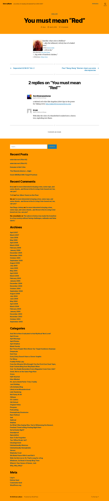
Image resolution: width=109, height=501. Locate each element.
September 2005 (16, 260)
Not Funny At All (16, 394)
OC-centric (14, 400)
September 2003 (16, 322)
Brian (12, 187)
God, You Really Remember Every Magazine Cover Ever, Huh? (32, 369)
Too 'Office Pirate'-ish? (18, 440)
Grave (12, 374)
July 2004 (14, 296)
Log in (12, 478)
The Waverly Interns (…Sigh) (20, 171)
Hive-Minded (15, 379)
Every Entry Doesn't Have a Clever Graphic (25, 356)
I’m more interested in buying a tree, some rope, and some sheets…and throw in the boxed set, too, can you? (32, 189)
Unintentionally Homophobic (20, 448)
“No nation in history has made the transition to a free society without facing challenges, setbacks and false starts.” (33, 218)
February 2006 (15, 248)
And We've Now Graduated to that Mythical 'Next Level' (30, 334)
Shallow (54, 14)
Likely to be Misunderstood (20, 389)
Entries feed (14, 480)
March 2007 (14, 235)
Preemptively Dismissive (19, 412)
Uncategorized (15, 443)
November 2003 (16, 317)
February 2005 (15, 278)
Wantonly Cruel (15, 453)
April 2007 (14, 232)
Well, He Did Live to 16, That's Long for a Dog (26, 458)
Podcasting (14, 410)
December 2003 (16, 314)
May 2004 (13, 301)
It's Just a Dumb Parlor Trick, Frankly (23, 382)
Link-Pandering (15, 392)
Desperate (14, 351)
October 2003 (15, 319)
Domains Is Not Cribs (18, 167)
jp (44, 27)
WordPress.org (15, 485)
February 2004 (15, 309)
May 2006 (13, 240)
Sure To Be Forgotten (18, 438)
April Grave (14, 336)
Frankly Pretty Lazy (17, 362)
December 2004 (16, 283)
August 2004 (15, 294)
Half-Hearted (15, 377)
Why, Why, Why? (16, 466)
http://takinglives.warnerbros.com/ (58, 104)
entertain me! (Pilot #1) (18, 163)
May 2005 (13, 271)
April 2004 (14, 304)
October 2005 (15, 258)
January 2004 (15, 311)
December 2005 (16, 253)
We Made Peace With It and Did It (22, 455)
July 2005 (13, 266)
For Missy (13, 359)
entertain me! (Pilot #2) (18, 160)
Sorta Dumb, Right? (17, 430)
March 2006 (14, 245)
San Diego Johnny (16, 207)
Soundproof (14, 432)
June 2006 (14, 237)
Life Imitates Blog (16, 387)
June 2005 (14, 268)
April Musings (15, 339)
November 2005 (16, 255)
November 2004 (16, 286)
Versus (12, 450)
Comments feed (16, 483)
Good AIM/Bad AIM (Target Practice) (23, 175)
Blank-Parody (15, 346)
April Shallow (15, 344)
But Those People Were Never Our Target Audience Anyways (32, 349)
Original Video (15, 405)
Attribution (95, 3)
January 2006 (15, 250)
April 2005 (14, 273)
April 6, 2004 (53, 27)
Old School (14, 402)
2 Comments (64, 27)
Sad (11, 417)
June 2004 (14, 299)
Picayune (13, 407)
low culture (7, 4)
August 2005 (15, 263)
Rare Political (15, 415)
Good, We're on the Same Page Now (23, 372)
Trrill (12, 195)
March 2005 (14, 276)
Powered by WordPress (31, 497)
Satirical (13, 420)
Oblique (13, 397)
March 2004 (14, 306)
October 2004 (15, 288)
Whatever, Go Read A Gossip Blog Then (24, 460)
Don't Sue (13, 354)
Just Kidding (15, 384)
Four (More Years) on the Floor (27, 195)
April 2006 (14, 243)
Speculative (14, 435)
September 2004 (16, 291)
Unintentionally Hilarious (19, 445)
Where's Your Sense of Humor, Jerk (23, 463)
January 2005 (15, 281)
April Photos (14, 341)
